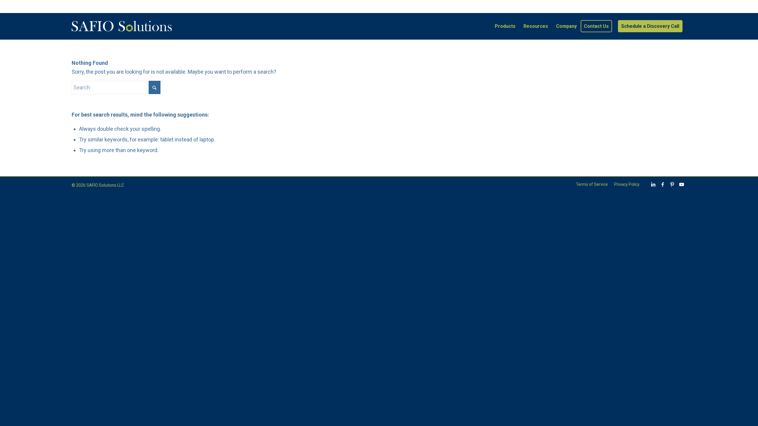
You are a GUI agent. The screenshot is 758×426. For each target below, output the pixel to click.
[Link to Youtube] (681, 184)
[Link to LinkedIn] (653, 184)
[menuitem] (505, 26)
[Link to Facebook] (662, 184)
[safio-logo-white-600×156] (122, 26)
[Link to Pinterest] (672, 184)
